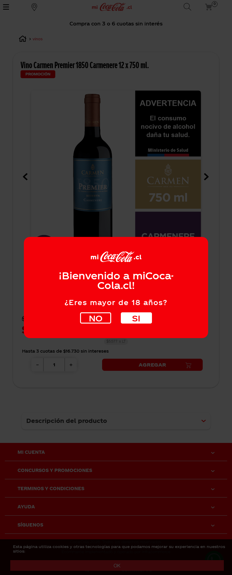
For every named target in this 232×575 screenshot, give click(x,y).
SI (136, 318)
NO (95, 318)
